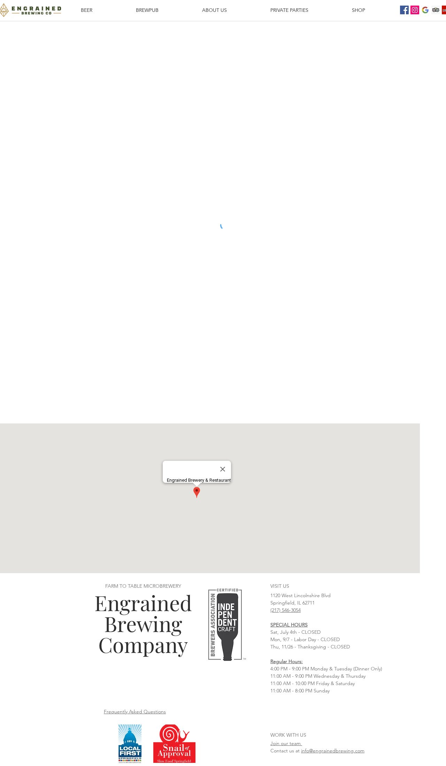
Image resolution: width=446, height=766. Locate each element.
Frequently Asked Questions (135, 711)
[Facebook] (404, 10)
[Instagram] (414, 10)
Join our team (286, 743)
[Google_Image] (425, 10)
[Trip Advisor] (435, 10)
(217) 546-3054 (285, 610)
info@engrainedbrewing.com (332, 751)
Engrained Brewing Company (143, 623)
